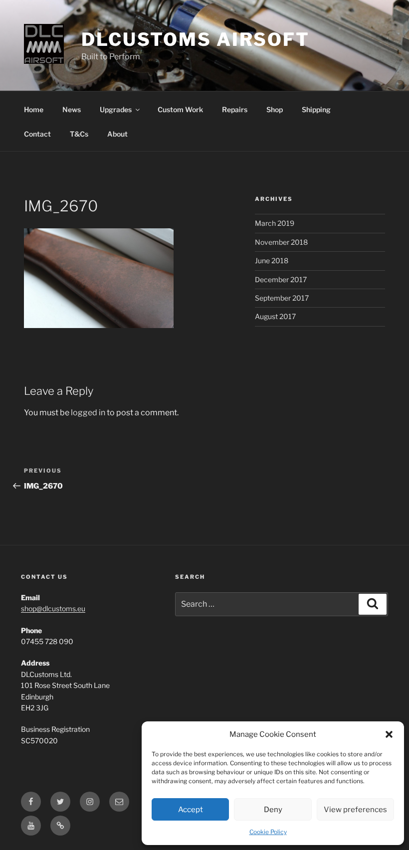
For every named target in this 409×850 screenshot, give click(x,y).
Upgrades (116, 109)
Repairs (234, 109)
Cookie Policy (268, 832)
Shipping (316, 109)
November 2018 (281, 242)
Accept (190, 809)
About (117, 134)
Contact (37, 134)
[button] (389, 734)
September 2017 (282, 298)
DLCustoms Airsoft (195, 39)
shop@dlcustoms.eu (53, 608)
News (71, 109)
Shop (274, 109)
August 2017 (275, 316)
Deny (273, 809)
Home (33, 109)
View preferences (355, 809)
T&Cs (79, 134)
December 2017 (281, 279)
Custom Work (180, 109)
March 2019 (274, 223)
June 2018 (271, 260)
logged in (88, 412)
